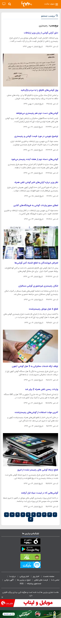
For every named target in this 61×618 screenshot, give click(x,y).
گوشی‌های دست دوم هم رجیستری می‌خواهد (37, 113)
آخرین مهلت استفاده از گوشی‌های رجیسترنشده (36, 412)
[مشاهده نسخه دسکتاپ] (3, 4)
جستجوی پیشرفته (34, 583)
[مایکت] (30, 565)
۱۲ (31, 519)
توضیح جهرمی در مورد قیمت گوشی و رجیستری (36, 136)
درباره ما (12, 576)
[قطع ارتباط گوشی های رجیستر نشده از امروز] (30, 449)
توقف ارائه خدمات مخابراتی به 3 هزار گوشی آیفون (35, 366)
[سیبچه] (30, 542)
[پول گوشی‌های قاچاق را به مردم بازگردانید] (30, 70)
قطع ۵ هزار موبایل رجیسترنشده (43, 309)
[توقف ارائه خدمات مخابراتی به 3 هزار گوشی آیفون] (30, 346)
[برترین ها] (26, 4)
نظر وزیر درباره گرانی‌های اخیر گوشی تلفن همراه (36, 182)
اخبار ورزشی (24, 576)
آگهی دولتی (9, 580)
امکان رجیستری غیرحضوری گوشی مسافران (38, 286)
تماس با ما (55, 580)
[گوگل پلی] (30, 550)
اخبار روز (36, 576)
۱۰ (12, 515)
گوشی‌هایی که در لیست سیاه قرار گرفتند (39, 493)
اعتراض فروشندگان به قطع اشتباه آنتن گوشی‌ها (36, 263)
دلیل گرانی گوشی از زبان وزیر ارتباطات (41, 33)
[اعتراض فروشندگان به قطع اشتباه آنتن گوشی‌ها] (30, 242)
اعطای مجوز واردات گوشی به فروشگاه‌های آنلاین (36, 205)
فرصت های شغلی (41, 580)
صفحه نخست (48, 576)
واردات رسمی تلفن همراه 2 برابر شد (41, 389)
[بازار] (30, 558)
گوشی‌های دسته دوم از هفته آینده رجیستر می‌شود (34, 159)
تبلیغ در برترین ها (24, 580)
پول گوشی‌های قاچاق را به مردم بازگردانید (39, 90)
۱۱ (6, 515)
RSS (21, 583)
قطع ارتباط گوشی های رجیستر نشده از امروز (37, 470)
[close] (2, 597)
